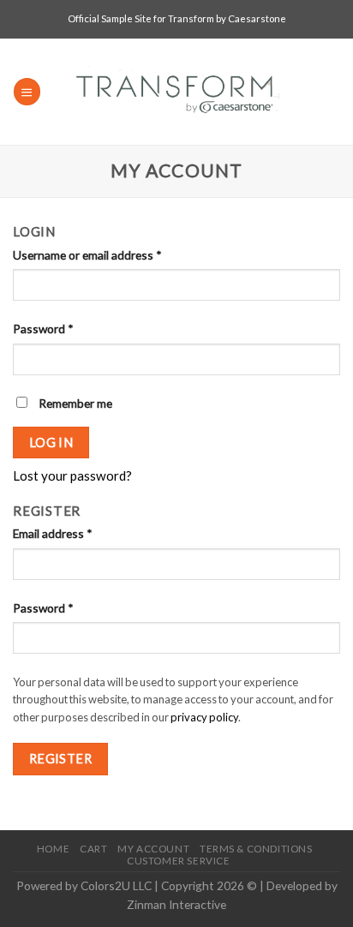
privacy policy (204, 717)
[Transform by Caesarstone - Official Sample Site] (177, 91)
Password (43, 328)
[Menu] (26, 91)
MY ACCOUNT (153, 848)
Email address (53, 533)
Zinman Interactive (176, 904)
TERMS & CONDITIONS (256, 848)
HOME (53, 848)
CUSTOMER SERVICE (178, 860)
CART (93, 848)
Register (61, 758)
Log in (51, 442)
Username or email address (87, 255)
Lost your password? (72, 475)
